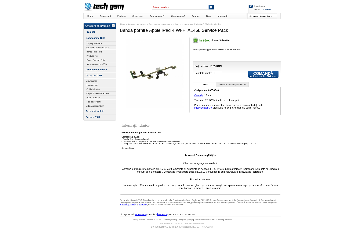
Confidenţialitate (169, 220)
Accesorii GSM (94, 75)
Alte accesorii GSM (95, 106)
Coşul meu (259, 6)
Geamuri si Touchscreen (97, 47)
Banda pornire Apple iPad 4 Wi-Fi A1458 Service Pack (199, 24)
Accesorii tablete (95, 111)
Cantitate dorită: (204, 73)
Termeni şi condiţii (128, 204)
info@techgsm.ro (203, 107)
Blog (208, 16)
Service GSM (93, 117)
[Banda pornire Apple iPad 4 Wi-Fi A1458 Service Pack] (154, 107)
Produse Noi (92, 56)
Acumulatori (91, 81)
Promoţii (90, 32)
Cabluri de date (93, 89)
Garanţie (198, 95)
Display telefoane (94, 43)
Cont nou (253, 16)
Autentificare (266, 16)
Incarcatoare (92, 85)
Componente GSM (95, 38)
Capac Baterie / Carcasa (97, 93)
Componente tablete (96, 69)
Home (90, 16)
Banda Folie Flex (94, 52)
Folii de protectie (93, 102)
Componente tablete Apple (161, 24)
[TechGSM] (103, 10)
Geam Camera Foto (95, 60)
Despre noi (105, 16)
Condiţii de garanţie (185, 220)
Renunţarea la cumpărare (205, 220)
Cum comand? (157, 16)
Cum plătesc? (178, 16)
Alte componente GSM (96, 64)
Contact (196, 16)
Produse (121, 16)
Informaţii (222, 16)
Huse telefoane (93, 97)
